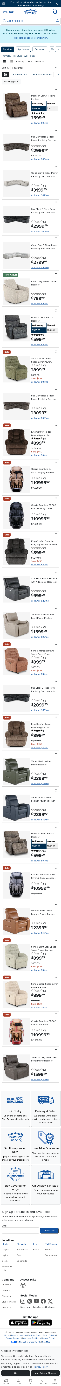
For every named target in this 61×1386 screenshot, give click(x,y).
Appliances (23, 49)
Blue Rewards (9, 1301)
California (51, 1244)
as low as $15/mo (39, 123)
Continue (49, 1230)
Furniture (7, 49)
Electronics (40, 49)
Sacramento (51, 1255)
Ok (15, 1373)
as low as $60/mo (40, 159)
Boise (36, 1249)
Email (4, 1225)
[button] (12, 3)
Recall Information (19, 1335)
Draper (5, 1249)
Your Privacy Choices (45, 1373)
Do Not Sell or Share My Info (28, 1342)
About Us (6, 1307)
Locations (8, 1240)
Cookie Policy (48, 1338)
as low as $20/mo (40, 600)
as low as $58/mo (40, 710)
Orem (4, 1261)
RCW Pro (6, 1284)
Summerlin (22, 1261)
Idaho (36, 1244)
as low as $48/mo (40, 783)
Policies (52, 1335)
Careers (6, 1290)
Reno (19, 1255)
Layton (5, 1255)
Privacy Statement (14, 1338)
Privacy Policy (41, 1366)
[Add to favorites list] (56, 89)
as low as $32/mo (40, 637)
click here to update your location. (31, 37)
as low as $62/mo (40, 418)
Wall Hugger (30, 56)
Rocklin (48, 1249)
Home (7, 1335)
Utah (5, 1244)
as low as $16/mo (39, 303)
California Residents (32, 1338)
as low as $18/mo (39, 382)
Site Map (46, 1342)
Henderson (22, 1249)
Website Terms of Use (37, 1335)
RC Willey (6, 56)
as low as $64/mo (40, 195)
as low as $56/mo (40, 267)
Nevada (22, 1244)
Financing (7, 1296)
